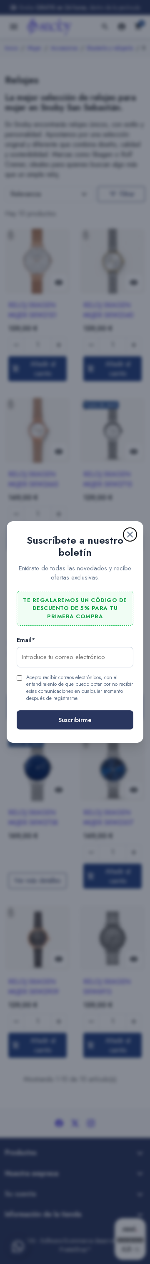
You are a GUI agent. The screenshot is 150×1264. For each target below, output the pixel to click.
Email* (26, 640)
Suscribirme (75, 719)
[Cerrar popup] (130, 534)
